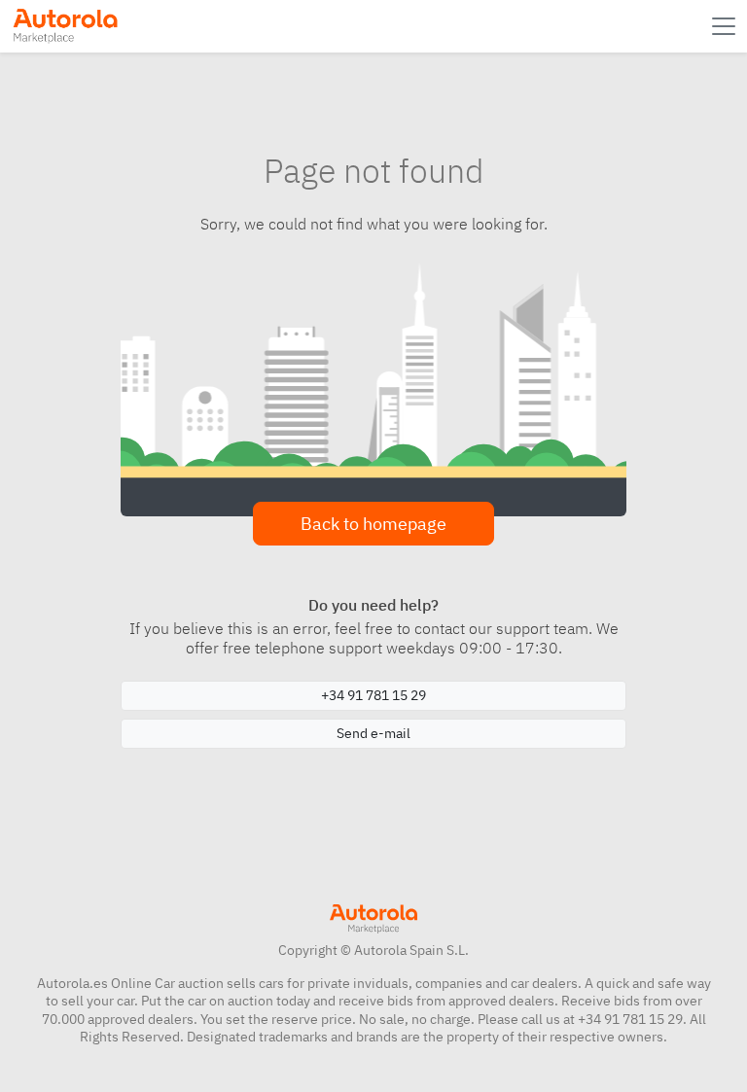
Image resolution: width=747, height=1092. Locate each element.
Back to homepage (373, 523)
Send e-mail (373, 733)
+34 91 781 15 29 (373, 695)
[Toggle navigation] (725, 26)
